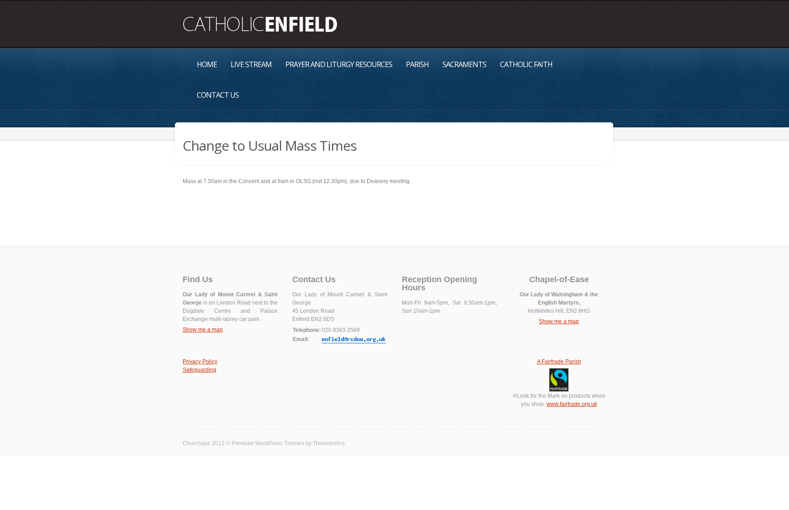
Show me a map (203, 329)
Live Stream (251, 64)
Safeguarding (199, 370)
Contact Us (218, 95)
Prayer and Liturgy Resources (338, 64)
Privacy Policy (200, 361)
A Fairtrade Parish (559, 361)
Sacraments (464, 64)
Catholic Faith (526, 64)
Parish (417, 64)
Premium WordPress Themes (267, 443)
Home (207, 64)
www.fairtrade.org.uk (572, 404)
